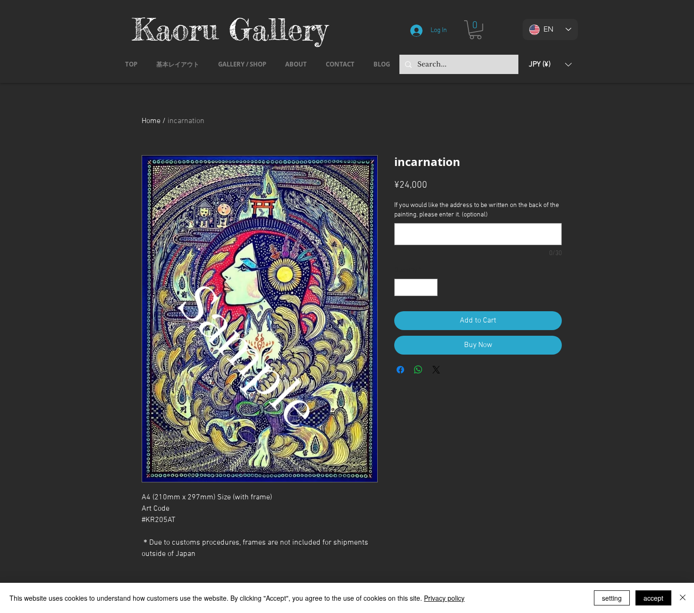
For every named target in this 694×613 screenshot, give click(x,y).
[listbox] (550, 64)
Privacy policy (444, 598)
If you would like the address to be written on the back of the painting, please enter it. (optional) (476, 210)
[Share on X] (436, 369)
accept (653, 598)
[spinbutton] (415, 287)
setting (612, 598)
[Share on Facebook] (400, 369)
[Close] (682, 597)
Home (151, 121)
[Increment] (430, 287)
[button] (475, 29)
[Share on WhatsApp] (418, 369)
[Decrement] (401, 287)
